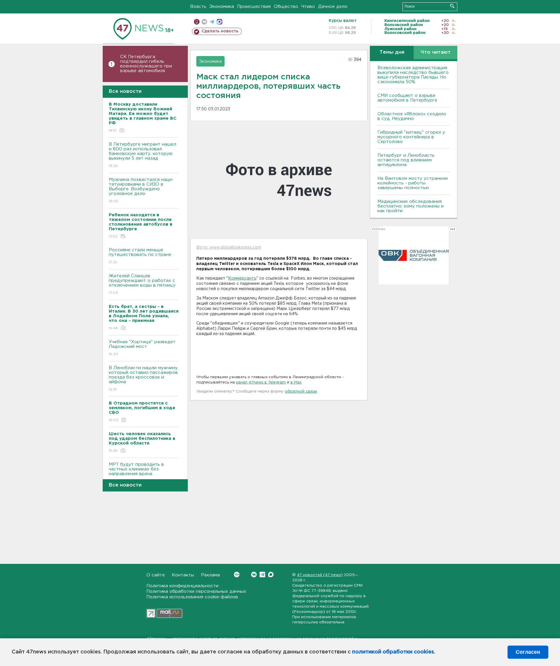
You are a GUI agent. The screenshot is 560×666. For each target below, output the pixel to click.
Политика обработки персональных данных (196, 591)
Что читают (436, 52)
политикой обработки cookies (393, 652)
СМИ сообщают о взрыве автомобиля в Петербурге (407, 98)
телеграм (212, 22)
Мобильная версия (197, 22)
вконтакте (204, 22)
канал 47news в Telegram (261, 382)
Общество (286, 6)
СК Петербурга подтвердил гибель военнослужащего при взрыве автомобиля (146, 64)
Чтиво (308, 6)
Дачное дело (332, 6)
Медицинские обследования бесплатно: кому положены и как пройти (410, 206)
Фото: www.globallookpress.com (228, 247)
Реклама (210, 575)
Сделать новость (220, 31)
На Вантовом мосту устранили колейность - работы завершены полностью (412, 183)
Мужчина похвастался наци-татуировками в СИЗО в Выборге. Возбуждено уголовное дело (141, 190)
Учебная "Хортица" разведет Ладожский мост (142, 348)
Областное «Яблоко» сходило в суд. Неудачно (411, 116)
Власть (198, 6)
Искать (452, 6)
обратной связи (301, 391)
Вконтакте (254, 574)
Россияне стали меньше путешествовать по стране (140, 256)
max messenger (219, 22)
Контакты (183, 575)
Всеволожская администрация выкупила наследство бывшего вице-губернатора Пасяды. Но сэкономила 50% (413, 75)
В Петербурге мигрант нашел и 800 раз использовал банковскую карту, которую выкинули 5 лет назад (142, 155)
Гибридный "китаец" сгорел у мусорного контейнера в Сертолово (411, 137)
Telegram (262, 574)
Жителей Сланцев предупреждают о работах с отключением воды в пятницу (143, 284)
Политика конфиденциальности (182, 586)
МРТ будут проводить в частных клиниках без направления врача (136, 473)
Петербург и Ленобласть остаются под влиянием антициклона (406, 160)
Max (271, 574)
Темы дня (391, 52)
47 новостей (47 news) (320, 575)
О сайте (155, 575)
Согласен (528, 652)
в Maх (296, 382)
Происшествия (254, 6)
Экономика (221, 6)
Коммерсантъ (242, 278)
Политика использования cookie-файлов (192, 597)
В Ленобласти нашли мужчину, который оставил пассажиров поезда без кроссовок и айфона (143, 378)
